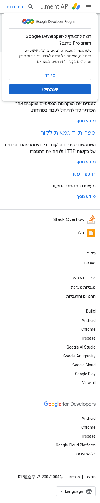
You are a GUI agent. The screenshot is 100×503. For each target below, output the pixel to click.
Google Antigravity (79, 356)
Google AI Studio (81, 347)
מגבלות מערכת (83, 287)
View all (89, 383)
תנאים (90, 477)
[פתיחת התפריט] (88, 6)
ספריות (90, 263)
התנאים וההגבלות (81, 296)
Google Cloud (84, 365)
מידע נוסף (86, 120)
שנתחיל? (50, 89)
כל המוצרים (86, 454)
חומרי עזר (83, 174)
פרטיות (74, 477)
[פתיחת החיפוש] (31, 6)
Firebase (88, 338)
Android (89, 320)
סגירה (50, 75)
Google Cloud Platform (76, 445)
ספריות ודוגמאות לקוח (68, 132)
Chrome (88, 329)
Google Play (85, 374)
